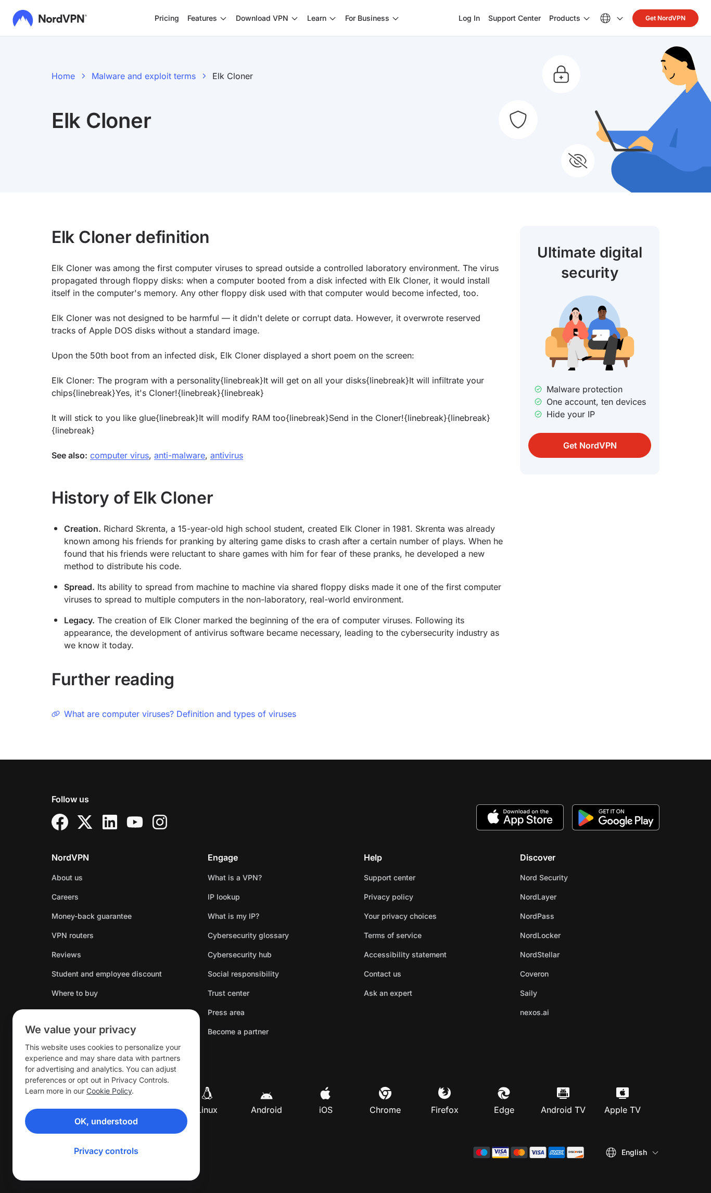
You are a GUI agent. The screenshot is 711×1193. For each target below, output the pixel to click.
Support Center (514, 17)
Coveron (567, 973)
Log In (469, 17)
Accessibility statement (405, 954)
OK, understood (106, 1121)
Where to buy (75, 993)
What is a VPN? (235, 877)
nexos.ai (567, 1012)
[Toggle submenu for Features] (223, 18)
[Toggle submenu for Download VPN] (294, 18)
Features (202, 18)
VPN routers (73, 935)
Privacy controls (106, 1151)
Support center (389, 877)
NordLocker (573, 935)
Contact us (382, 973)
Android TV (563, 1110)
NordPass (570, 915)
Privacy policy (421, 896)
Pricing (167, 18)
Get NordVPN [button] (665, 18)
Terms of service (425, 935)
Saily (561, 992)
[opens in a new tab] (60, 822)
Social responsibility (243, 973)
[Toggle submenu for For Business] (395, 18)
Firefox (445, 1110)
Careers (98, 896)
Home (63, 76)
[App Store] (520, 817)
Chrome (385, 1110)
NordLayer (571, 896)
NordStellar (572, 954)
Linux (207, 1110)
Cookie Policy (109, 1090)
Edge (504, 1110)
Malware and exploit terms (144, 76)
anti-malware (179, 455)
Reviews (66, 954)
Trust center (228, 993)
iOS (326, 1110)
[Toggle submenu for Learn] (332, 18)
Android (266, 1110)
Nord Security (576, 877)
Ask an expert (388, 993)
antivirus (226, 455)
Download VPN (262, 18)
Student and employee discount (107, 973)
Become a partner (238, 1031)
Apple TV (622, 1110)
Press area (226, 1012)
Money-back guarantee (92, 916)
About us (67, 877)
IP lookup (224, 896)
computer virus (119, 455)
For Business (367, 17)
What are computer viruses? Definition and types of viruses (180, 714)
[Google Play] (615, 817)
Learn (316, 18)
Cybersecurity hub (240, 954)
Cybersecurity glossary (248, 935)
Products (564, 18)
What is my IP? (233, 916)
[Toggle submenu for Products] (586, 18)
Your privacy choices (400, 916)
